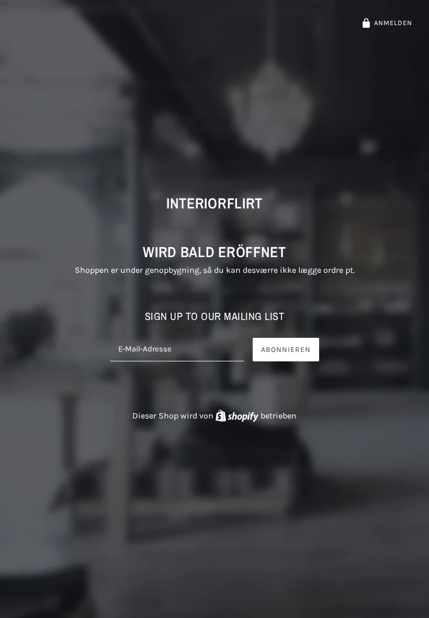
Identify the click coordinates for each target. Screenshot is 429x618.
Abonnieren (286, 349)
